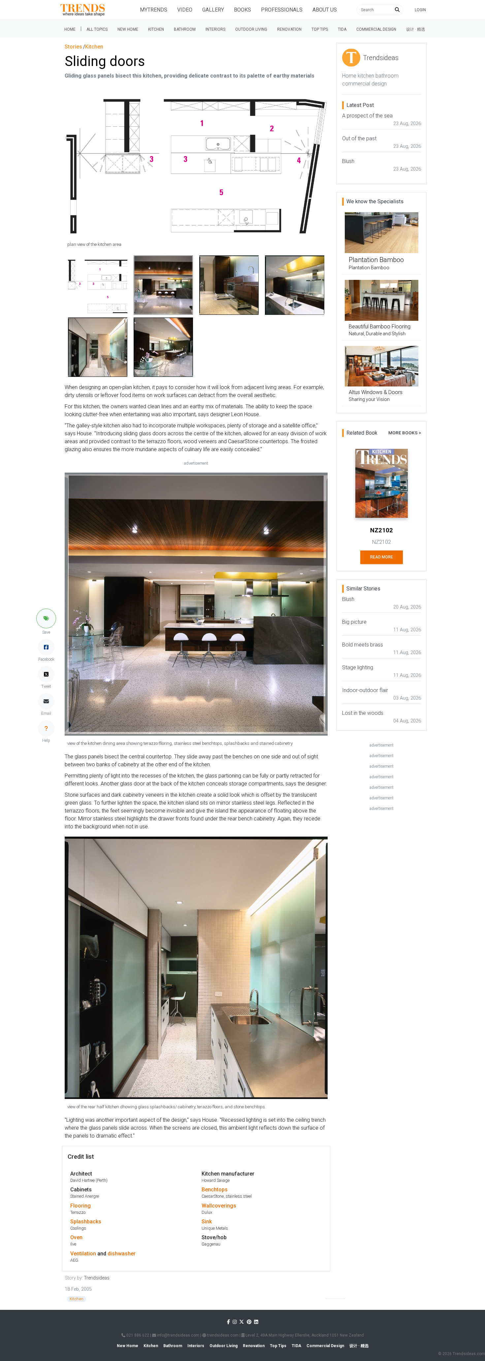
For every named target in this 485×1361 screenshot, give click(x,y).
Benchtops (215, 1189)
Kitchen (156, 29)
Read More (381, 557)
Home (70, 29)
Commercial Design (376, 29)
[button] (46, 618)
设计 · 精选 (415, 29)
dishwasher (122, 1253)
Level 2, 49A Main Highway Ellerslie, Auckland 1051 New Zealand (304, 1335)
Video (184, 10)
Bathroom (185, 29)
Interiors (215, 29)
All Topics (97, 29)
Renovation (289, 29)
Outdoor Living (251, 29)
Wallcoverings (219, 1206)
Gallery (213, 10)
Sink (207, 1221)
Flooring (80, 1206)
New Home (127, 29)
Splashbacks (85, 1221)
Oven (76, 1237)
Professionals (282, 10)
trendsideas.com (222, 1335)
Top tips (319, 29)
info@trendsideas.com (177, 1335)
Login (420, 10)
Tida (342, 29)
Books (242, 10)
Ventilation (83, 1253)
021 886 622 (137, 1335)
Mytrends (153, 10)
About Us (324, 10)
